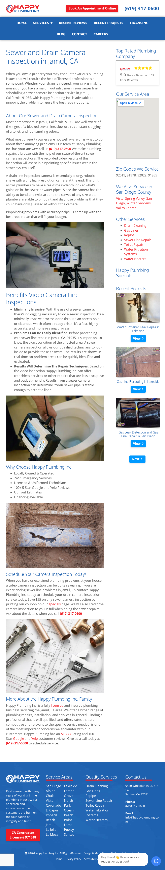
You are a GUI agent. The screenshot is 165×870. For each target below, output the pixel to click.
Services (41, 23)
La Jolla (51, 829)
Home (21, 23)
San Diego (53, 786)
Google (18, 738)
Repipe (129, 235)
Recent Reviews (73, 23)
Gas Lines (131, 230)
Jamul (50, 825)
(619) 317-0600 (60, 149)
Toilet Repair (133, 244)
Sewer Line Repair (137, 240)
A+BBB (66, 734)
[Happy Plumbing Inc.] (23, 8)
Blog (61, 34)
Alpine (50, 791)
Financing (139, 23)
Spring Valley (135, 198)
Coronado (53, 805)
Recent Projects (108, 23)
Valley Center (126, 208)
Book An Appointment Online (92, 8)
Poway (69, 829)
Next (135, 459)
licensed (56, 705)
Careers (101, 34)
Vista (120, 198)
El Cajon (52, 810)
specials (55, 604)
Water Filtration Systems (136, 251)
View (137, 338)
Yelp (34, 738)
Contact (79, 34)
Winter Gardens (139, 203)
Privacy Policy (73, 859)
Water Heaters (135, 259)
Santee (69, 834)
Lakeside (70, 786)
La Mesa (52, 834)
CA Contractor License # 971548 (23, 835)
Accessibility (91, 859)
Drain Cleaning (135, 225)
